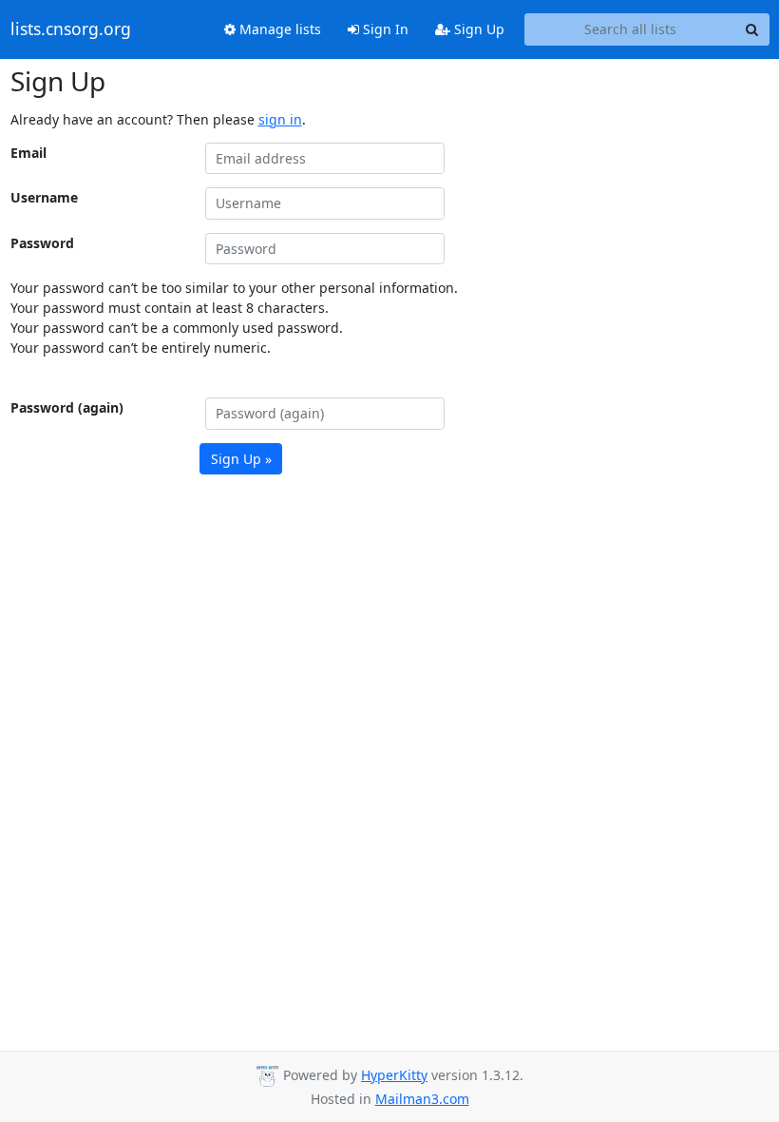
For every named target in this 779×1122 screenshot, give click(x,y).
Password (42, 243)
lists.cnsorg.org (70, 29)
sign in (280, 119)
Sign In (383, 29)
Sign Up (477, 29)
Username (44, 197)
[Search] (752, 29)
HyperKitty (394, 1075)
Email (28, 153)
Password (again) (67, 407)
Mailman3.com (422, 1099)
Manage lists (278, 29)
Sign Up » (241, 459)
